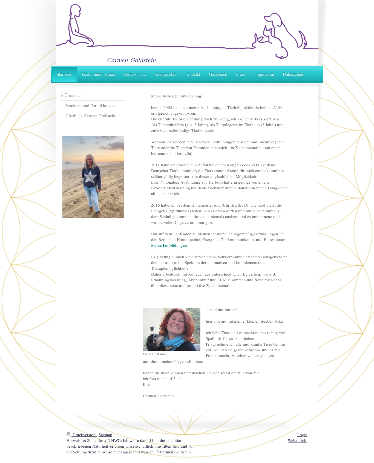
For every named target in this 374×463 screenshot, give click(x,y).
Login (302, 434)
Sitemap (105, 434)
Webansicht (297, 440)
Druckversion (84, 434)
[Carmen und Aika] (171, 329)
